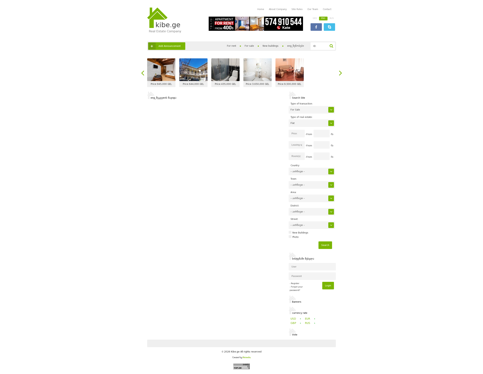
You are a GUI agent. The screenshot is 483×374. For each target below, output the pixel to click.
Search (325, 245)
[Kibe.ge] (164, 32)
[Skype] (329, 27)
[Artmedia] (241, 357)
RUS (332, 18)
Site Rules (297, 9)
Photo (295, 237)
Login (328, 285)
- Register (294, 283)
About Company (278, 9)
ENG (323, 18)
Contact (327, 9)
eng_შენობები (295, 45)
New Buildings (300, 233)
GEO (315, 18)
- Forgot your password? (296, 288)
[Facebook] (316, 27)
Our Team (312, 9)
